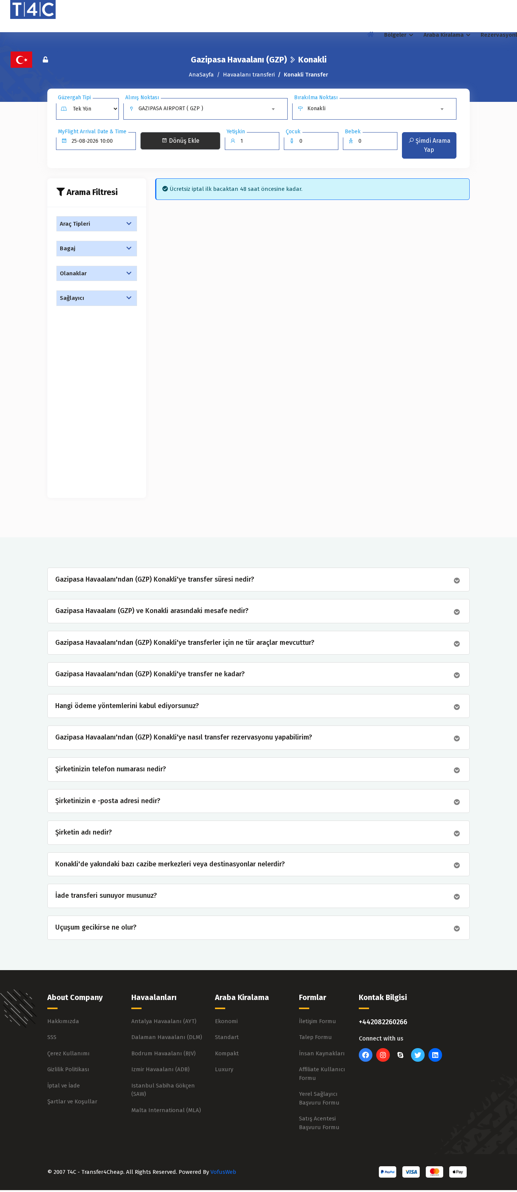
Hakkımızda (63, 1021)
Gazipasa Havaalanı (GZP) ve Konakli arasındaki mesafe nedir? (152, 611)
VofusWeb (223, 1172)
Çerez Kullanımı (68, 1053)
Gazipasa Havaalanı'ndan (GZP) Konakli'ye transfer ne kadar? (150, 674)
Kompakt (227, 1053)
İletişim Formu (317, 1021)
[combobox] (208, 108)
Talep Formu (315, 1037)
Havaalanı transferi (249, 74)
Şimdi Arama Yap (432, 145)
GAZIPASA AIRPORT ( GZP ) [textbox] (171, 108)
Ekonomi (226, 1021)
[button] (96, 224)
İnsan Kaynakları (322, 1053)
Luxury (224, 1069)
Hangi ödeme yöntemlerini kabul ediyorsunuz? (127, 706)
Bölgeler (396, 34)
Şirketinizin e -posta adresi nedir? (107, 801)
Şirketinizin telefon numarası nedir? (110, 769)
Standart (227, 1037)
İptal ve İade (63, 1085)
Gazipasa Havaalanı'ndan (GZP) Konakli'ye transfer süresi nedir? (154, 580)
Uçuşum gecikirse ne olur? (96, 927)
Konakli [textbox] (316, 108)
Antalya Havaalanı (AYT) (163, 1021)
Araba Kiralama (444, 34)
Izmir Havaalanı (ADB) (160, 1069)
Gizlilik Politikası (68, 1069)
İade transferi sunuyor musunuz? (106, 896)
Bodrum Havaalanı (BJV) (163, 1053)
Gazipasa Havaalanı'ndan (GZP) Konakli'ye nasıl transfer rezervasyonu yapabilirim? (183, 737)
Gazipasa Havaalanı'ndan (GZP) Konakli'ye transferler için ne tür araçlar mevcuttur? (185, 643)
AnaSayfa (201, 74)
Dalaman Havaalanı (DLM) (166, 1037)
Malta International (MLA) (166, 1110)
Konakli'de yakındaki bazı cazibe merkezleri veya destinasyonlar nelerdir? (170, 864)
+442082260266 (383, 1022)
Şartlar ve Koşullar (72, 1101)
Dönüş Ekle (183, 140)
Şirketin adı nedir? (83, 832)
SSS (51, 1037)
